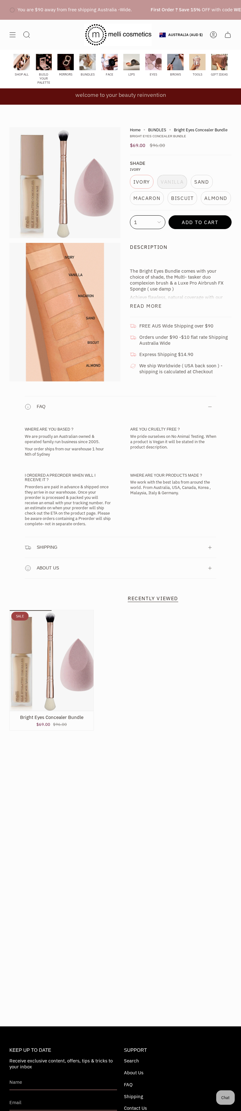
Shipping (47, 547)
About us (48, 567)
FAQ (41, 406)
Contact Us (135, 1108)
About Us (133, 1073)
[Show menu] (12, 35)
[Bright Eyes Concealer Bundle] (52, 660)
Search (131, 1061)
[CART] (228, 35)
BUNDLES (157, 130)
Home (135, 130)
